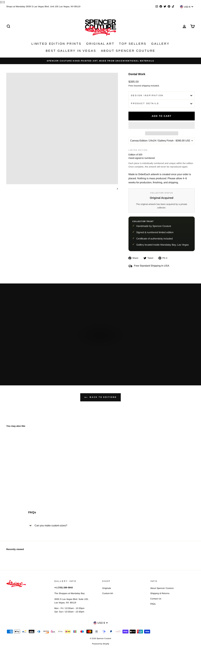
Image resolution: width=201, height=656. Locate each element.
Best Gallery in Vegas (71, 50)
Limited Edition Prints (56, 43)
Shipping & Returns (159, 593)
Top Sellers (133, 43)
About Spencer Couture (128, 50)
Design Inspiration (147, 95)
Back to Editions (103, 397)
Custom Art (107, 593)
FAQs (153, 604)
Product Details (145, 103)
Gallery (160, 43)
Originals (106, 588)
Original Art (100, 43)
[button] (161, 125)
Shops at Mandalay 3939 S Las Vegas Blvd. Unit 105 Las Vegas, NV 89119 (43, 6)
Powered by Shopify (100, 644)
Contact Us (155, 599)
